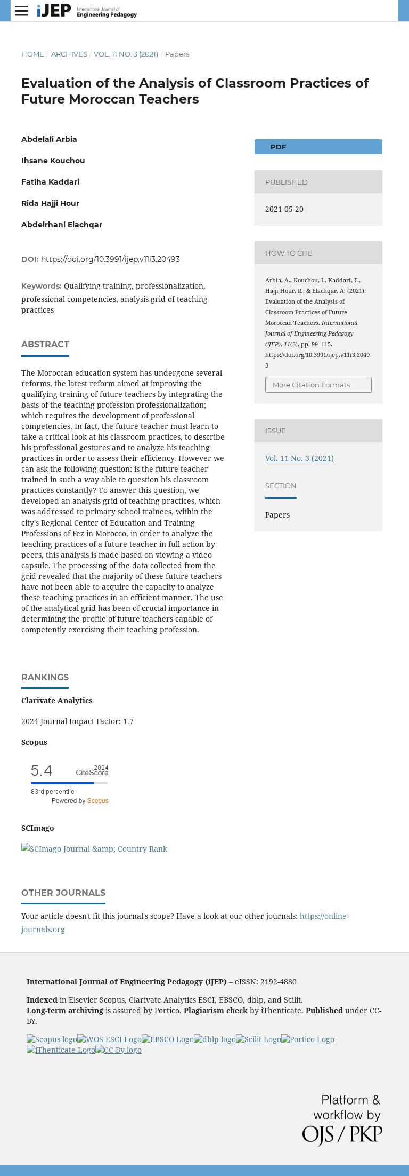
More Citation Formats (311, 384)
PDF (277, 146)
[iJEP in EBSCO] (168, 1039)
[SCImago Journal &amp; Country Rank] (94, 849)
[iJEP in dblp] (215, 1039)
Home (32, 54)
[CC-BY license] (118, 1050)
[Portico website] (307, 1039)
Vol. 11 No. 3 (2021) (126, 54)
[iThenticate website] (61, 1050)
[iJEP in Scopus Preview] (52, 1039)
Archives (69, 54)
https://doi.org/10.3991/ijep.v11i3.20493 (110, 259)
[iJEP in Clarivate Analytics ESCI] (109, 1039)
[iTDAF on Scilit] (258, 1039)
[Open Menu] (21, 10)
